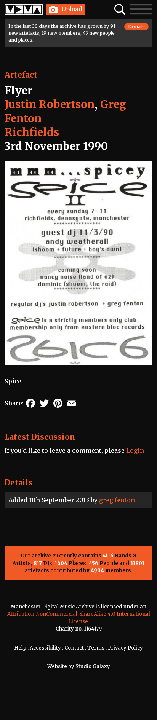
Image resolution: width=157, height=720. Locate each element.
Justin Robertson (50, 104)
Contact (74, 648)
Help (20, 648)
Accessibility (45, 648)
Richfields (32, 132)
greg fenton (117, 500)
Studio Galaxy (92, 666)
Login (135, 450)
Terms (95, 648)
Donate (136, 26)
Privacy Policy (125, 648)
